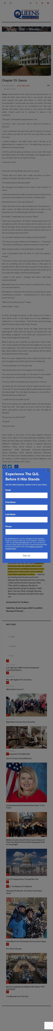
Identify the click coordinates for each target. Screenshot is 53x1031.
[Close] (48, 470)
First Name (10, 502)
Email (8, 490)
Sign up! (26, 555)
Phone (8, 526)
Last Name (10, 514)
